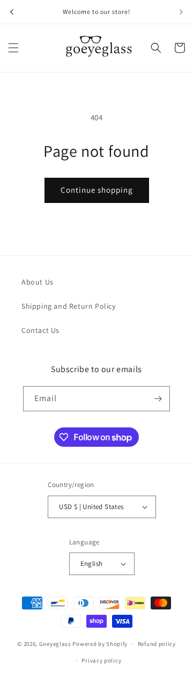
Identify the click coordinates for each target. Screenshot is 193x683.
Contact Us (40, 330)
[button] (13, 48)
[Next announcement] (181, 12)
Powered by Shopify (100, 644)
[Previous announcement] (12, 12)
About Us (37, 282)
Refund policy (157, 644)
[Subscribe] (157, 398)
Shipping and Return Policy (68, 306)
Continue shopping (97, 190)
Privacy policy (101, 660)
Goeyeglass (55, 644)
